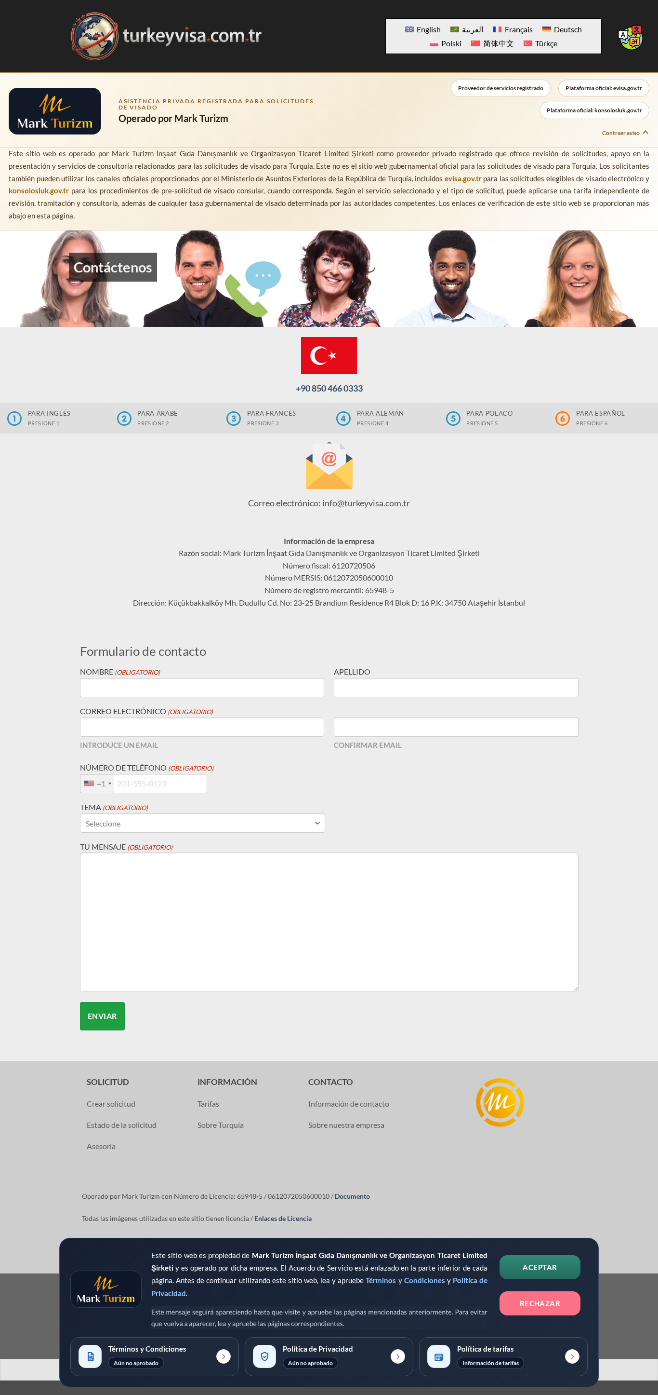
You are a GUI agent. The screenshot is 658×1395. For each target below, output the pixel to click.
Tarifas (208, 1103)
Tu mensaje (126, 846)
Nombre (120, 671)
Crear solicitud (111, 1103)
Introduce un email (119, 745)
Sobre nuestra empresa (346, 1124)
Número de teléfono (146, 767)
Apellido (352, 671)
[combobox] (97, 783)
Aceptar (540, 1267)
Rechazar (540, 1303)
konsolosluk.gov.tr (39, 190)
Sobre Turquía (220, 1124)
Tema (114, 807)
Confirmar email (368, 745)
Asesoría (101, 1146)
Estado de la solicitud (122, 1124)
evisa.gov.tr (463, 178)
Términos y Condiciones (405, 1280)
